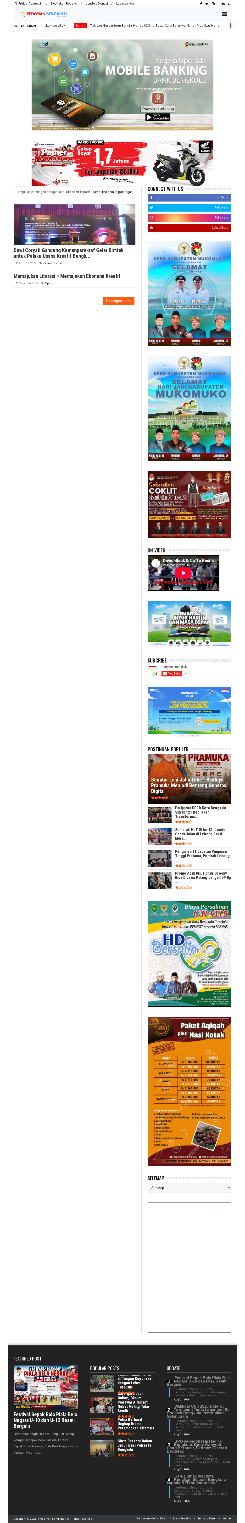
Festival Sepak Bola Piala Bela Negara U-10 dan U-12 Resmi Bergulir (45, 1420)
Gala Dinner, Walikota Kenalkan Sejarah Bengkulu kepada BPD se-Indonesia (196, 1479)
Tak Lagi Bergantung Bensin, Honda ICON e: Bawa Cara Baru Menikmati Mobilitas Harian (88, 25)
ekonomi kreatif (54, 263)
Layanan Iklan (126, 3)
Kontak (227, 1518)
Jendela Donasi (97, 3)
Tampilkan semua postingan (113, 192)
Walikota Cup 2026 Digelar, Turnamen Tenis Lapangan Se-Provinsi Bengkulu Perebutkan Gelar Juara (199, 1411)
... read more (206, 1395)
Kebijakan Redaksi (64, 3)
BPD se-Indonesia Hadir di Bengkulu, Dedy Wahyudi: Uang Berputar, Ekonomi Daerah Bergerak (197, 1446)
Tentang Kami (207, 1518)
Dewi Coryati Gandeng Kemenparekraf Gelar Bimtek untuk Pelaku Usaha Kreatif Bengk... (68, 253)
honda (169, 25)
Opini (48, 283)
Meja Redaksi (182, 1518)
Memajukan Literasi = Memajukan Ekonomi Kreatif (67, 276)
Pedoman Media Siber (152, 1518)
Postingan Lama (119, 301)
